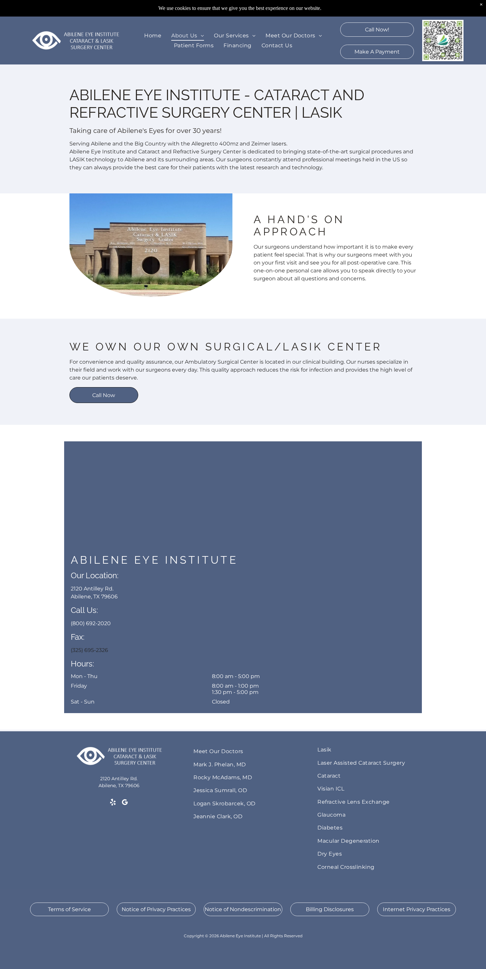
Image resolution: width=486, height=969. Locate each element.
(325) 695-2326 (89, 650)
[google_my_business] (125, 803)
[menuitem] (152, 35)
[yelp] (113, 803)
